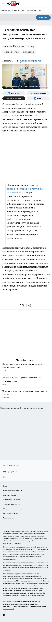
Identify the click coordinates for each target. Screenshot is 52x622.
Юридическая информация (12, 490)
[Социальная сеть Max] (38, 98)
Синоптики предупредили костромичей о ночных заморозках (22, 367)
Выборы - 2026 (18, 10)
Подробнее (17, 543)
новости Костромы (14, 46)
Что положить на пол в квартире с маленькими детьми (24, 394)
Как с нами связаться (10, 513)
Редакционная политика (11, 504)
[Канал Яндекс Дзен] (13, 98)
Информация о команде (11, 500)
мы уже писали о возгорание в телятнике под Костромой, (25, 188)
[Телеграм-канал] (12, 472)
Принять (43, 17)
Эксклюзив (5, 10)
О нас (5, 486)
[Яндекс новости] (38, 93)
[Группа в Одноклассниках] (8, 472)
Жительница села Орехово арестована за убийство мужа (21, 380)
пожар (31, 46)
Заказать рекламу (33, 10)
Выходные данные (9, 495)
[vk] (22, 305)
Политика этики (8, 518)
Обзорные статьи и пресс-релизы (15, 509)
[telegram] (30, 305)
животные (28, 51)
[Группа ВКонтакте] (13, 93)
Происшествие (11, 51)
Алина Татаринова (30, 60)
